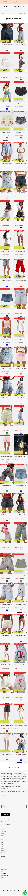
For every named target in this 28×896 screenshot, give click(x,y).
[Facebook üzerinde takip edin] (3, 890)
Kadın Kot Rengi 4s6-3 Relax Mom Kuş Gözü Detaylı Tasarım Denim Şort (20, 310)
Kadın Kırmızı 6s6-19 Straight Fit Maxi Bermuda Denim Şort (21, 280)
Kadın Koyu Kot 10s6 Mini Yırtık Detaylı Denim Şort (21, 193)
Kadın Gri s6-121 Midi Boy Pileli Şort (21, 575)
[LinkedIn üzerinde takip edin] (26, 890)
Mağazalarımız (4, 863)
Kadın (2, 833)
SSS (2, 871)
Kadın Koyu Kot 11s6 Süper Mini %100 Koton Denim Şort (21, 103)
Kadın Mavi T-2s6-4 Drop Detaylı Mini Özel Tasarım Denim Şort (6, 310)
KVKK (2, 877)
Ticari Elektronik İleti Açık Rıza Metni (8, 883)
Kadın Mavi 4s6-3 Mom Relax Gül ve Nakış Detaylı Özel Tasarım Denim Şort (6, 604)
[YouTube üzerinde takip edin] (18, 890)
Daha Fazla (3, 796)
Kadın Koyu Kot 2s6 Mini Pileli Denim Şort (20, 514)
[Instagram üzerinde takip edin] (11, 890)
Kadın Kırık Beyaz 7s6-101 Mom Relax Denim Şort (21, 163)
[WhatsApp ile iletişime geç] (25, 893)
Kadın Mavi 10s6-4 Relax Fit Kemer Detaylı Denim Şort (20, 485)
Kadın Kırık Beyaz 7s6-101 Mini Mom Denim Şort (7, 635)
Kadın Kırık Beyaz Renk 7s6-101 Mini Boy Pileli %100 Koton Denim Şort (7, 665)
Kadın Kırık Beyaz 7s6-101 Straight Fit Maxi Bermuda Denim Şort (20, 339)
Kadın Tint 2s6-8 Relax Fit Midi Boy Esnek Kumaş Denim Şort (7, 44)
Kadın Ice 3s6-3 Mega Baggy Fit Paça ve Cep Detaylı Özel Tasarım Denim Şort (20, 665)
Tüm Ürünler (3, 831)
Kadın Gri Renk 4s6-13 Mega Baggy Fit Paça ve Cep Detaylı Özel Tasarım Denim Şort (6, 485)
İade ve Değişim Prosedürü (6, 875)
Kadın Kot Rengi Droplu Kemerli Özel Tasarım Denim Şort (20, 132)
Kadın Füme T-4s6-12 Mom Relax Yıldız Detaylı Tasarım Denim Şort (6, 575)
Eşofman (3, 852)
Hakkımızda (3, 859)
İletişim (2, 861)
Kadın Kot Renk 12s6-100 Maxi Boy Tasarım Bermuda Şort (21, 604)
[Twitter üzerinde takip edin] (7, 890)
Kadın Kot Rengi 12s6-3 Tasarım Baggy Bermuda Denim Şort (19, 427)
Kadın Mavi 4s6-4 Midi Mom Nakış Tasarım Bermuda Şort (6, 103)
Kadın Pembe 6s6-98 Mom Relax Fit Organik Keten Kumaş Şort (7, 456)
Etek (2, 842)
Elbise (2, 848)
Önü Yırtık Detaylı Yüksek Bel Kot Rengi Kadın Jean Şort (6, 193)
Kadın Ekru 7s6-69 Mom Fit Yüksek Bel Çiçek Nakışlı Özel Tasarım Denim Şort (6, 132)
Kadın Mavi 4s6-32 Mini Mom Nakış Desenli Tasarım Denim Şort (6, 339)
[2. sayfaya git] (18, 767)
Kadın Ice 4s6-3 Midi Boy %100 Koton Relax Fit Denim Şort (7, 222)
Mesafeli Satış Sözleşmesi (6, 879)
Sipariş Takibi (3, 873)
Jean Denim (3, 846)
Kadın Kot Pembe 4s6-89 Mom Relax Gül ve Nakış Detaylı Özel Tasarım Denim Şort (21, 694)
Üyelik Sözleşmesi (4, 881)
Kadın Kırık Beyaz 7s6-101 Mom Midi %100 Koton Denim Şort (21, 725)
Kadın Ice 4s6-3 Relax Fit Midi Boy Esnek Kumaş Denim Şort (7, 397)
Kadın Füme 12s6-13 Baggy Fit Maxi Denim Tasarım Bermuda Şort (21, 74)
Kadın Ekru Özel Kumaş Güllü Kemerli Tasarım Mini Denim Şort (6, 74)
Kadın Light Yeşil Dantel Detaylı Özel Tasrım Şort (5, 427)
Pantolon (3, 850)
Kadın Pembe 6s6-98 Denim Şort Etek (20, 368)
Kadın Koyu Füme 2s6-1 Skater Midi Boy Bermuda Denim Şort (7, 725)
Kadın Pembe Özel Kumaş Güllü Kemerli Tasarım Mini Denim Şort (20, 251)
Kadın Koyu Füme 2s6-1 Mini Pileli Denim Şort (6, 514)
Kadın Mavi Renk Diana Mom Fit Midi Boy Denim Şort (20, 754)
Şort (2, 844)
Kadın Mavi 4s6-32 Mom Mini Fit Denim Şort (6, 280)
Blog (2, 865)
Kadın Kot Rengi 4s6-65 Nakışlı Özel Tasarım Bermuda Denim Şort (21, 544)
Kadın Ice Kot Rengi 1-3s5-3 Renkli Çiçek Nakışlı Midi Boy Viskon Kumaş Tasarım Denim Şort (7, 163)
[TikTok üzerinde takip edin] (22, 890)
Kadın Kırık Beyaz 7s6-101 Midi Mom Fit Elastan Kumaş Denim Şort (7, 754)
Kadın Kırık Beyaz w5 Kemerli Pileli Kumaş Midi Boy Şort (6, 694)
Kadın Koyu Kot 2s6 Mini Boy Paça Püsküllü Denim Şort (20, 456)
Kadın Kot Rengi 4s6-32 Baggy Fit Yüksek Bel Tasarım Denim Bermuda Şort (21, 397)
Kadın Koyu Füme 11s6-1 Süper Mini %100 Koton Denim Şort (21, 635)
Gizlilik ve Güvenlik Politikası (6, 885)
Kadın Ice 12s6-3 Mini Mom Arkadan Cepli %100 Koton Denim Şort (6, 368)
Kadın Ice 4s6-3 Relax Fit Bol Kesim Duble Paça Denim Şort (7, 544)
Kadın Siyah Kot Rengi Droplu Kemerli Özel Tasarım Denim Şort (20, 222)
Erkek (2, 835)
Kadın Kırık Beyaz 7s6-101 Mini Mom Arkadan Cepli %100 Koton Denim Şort (7, 251)
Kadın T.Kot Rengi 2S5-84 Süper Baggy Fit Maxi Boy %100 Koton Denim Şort (20, 44)
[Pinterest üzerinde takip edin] (14, 890)
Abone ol (6, 814)
